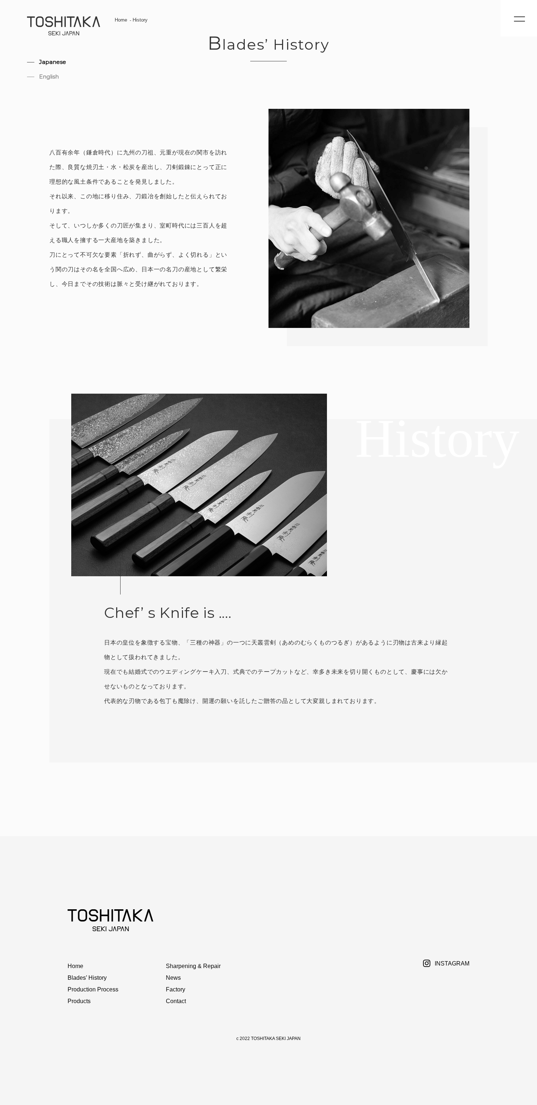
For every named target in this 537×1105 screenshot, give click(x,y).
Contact (176, 1001)
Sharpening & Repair (193, 966)
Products (79, 1001)
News (173, 978)
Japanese (52, 61)
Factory (175, 989)
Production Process (93, 989)
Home (121, 20)
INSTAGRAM (452, 963)
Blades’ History (87, 978)
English (49, 76)
